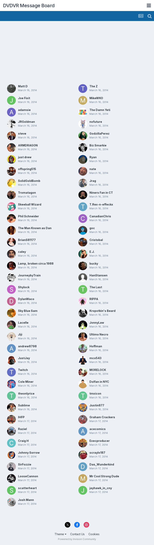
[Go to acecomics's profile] (82, 431)
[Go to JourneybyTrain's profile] (11, 277)
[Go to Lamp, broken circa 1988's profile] (11, 265)
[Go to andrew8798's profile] (11, 348)
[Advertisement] (50, 52)
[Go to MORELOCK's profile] (82, 372)
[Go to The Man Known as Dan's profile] (11, 230)
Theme (60, 534)
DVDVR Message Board (29, 5)
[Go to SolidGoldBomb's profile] (11, 183)
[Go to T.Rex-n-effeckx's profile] (82, 206)
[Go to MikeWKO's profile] (82, 100)
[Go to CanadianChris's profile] (82, 218)
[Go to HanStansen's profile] (82, 277)
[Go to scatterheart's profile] (11, 490)
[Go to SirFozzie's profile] (11, 466)
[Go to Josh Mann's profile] (11, 502)
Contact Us (77, 534)
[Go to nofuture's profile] (82, 124)
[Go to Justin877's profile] (82, 407)
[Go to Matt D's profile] (11, 88)
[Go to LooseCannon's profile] (11, 478)
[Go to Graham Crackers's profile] (82, 419)
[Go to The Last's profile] (82, 289)
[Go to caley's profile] (11, 254)
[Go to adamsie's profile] (11, 112)
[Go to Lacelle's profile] (11, 324)
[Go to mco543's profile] (82, 360)
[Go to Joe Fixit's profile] (11, 100)
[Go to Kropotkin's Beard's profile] (82, 313)
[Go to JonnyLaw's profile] (82, 324)
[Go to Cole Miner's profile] (11, 384)
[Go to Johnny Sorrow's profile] (11, 454)
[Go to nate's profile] (82, 171)
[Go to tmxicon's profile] (82, 395)
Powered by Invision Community (77, 539)
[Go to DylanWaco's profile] (11, 301)
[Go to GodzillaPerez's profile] (82, 135)
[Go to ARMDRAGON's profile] (11, 147)
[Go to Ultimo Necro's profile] (82, 336)
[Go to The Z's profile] (82, 88)
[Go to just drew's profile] (11, 159)
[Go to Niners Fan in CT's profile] (82, 194)
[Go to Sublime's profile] (11, 407)
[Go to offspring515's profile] (11, 171)
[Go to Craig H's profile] (11, 443)
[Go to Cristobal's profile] (82, 242)
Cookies (93, 534)
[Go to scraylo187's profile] (82, 454)
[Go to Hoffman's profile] (82, 348)
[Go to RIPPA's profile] (82, 301)
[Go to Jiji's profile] (11, 336)
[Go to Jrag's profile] (82, 183)
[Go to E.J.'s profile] (82, 254)
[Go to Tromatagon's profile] (11, 194)
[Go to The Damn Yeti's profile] (82, 112)
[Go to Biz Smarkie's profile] (82, 147)
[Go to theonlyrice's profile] (11, 395)
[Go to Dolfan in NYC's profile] (82, 384)
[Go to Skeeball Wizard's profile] (11, 206)
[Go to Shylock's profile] (11, 289)
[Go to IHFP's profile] (11, 419)
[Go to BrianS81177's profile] (11, 242)
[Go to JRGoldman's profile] (11, 124)
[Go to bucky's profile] (82, 265)
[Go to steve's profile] (11, 135)
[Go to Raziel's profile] (11, 431)
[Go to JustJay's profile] (11, 360)
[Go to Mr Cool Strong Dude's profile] (82, 478)
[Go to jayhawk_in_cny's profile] (82, 490)
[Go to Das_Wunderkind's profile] (82, 466)
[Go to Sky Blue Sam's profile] (11, 313)
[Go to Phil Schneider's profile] (11, 218)
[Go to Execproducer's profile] (82, 443)
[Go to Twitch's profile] (11, 372)
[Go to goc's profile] (82, 230)
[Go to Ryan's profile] (82, 159)
